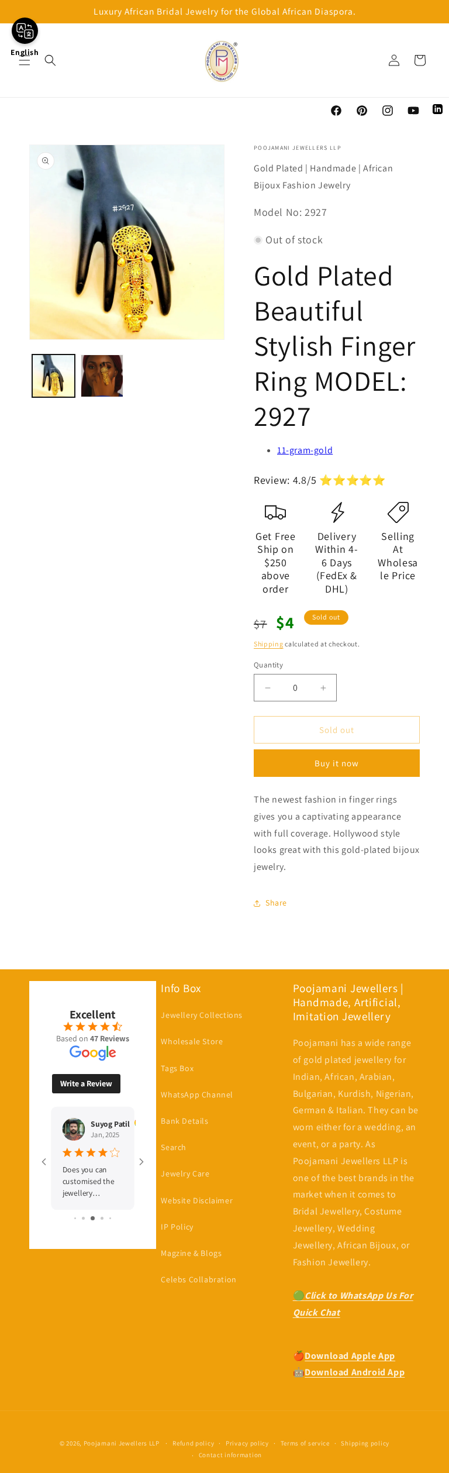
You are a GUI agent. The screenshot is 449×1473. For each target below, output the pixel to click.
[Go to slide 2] (83, 1218)
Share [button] (276, 902)
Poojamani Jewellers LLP (122, 1443)
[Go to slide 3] (93, 1218)
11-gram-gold (305, 450)
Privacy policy (247, 1443)
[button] (24, 60)
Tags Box (177, 1068)
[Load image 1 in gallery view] (53, 376)
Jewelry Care (185, 1173)
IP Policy (177, 1226)
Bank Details (184, 1121)
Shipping (269, 643)
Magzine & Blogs (191, 1253)
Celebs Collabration (198, 1279)
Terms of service (305, 1443)
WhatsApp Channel (197, 1094)
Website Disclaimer (197, 1200)
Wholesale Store (192, 1041)
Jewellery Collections (202, 1015)
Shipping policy (365, 1443)
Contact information (230, 1455)
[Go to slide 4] (102, 1218)
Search (173, 1147)
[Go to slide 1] (75, 1218)
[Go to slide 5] (110, 1218)
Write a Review (86, 1083)
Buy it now (337, 763)
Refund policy (193, 1443)
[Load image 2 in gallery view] (102, 376)
